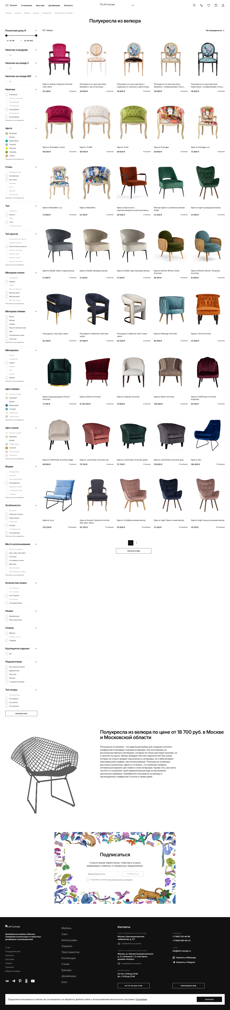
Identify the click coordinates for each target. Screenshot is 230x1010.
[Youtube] (33, 981)
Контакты (68, 5)
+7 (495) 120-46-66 (181, 936)
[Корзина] (215, 5)
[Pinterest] (20, 981)
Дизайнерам (54, 5)
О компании (26, 5)
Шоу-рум (40, 5)
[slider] (6, 35)
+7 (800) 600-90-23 (181, 940)
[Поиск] (194, 5)
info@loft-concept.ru (181, 951)
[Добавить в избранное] (74, 41)
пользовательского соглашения (119, 880)
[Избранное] (208, 5)
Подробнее (141, 999)
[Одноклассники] (26, 981)
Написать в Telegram (185, 962)
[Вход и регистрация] (223, 5)
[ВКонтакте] (7, 981)
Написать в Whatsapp (186, 957)
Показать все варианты (14, 120)
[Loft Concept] (115, 5)
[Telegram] (13, 981)
